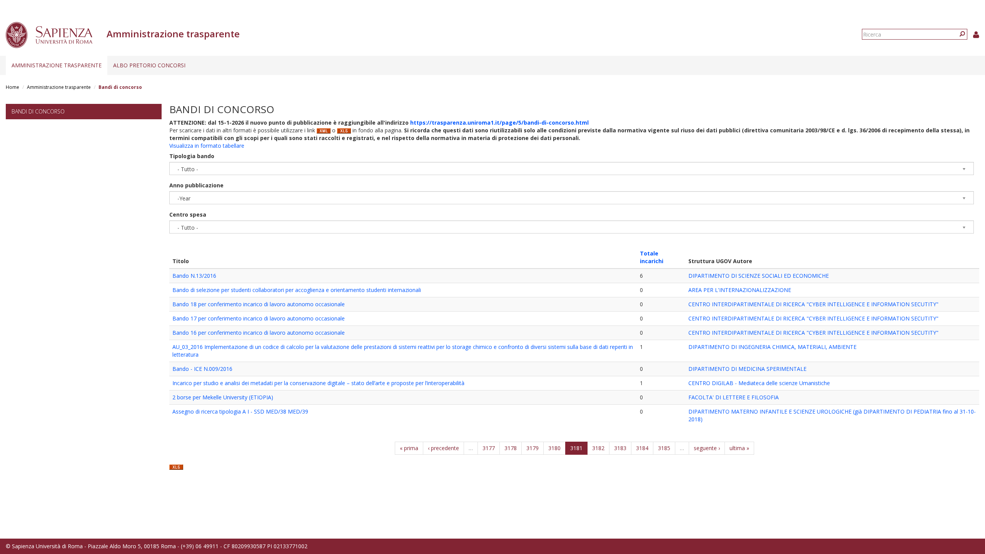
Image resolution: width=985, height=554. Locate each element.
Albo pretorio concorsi (149, 65)
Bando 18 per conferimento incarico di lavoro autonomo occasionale (258, 304)
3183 (620, 448)
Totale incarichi (651, 257)
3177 (488, 448)
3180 (554, 448)
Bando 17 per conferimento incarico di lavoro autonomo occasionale (258, 318)
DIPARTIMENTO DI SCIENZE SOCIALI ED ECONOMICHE (758, 275)
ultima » (739, 448)
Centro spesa (187, 214)
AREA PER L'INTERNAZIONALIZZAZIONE (739, 290)
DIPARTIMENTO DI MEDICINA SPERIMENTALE (747, 368)
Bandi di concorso (38, 111)
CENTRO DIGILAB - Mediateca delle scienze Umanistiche (759, 383)
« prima (409, 448)
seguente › (707, 448)
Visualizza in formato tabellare (206, 145)
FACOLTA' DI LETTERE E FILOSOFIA (733, 397)
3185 (664, 448)
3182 (598, 448)
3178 (510, 448)
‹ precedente (443, 448)
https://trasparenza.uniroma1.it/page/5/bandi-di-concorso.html (499, 122)
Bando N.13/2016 (194, 275)
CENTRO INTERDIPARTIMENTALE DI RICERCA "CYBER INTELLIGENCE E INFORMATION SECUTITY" (813, 304)
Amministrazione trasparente (57, 65)
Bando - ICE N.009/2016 (202, 368)
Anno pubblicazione (196, 185)
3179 (532, 448)
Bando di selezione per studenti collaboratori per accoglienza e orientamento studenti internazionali (296, 290)
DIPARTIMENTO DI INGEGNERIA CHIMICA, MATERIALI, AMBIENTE (772, 346)
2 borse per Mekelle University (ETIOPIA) (222, 397)
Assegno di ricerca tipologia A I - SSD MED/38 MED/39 (240, 411)
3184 (642, 448)
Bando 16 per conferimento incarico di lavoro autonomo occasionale (258, 332)
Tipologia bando (191, 156)
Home (12, 87)
